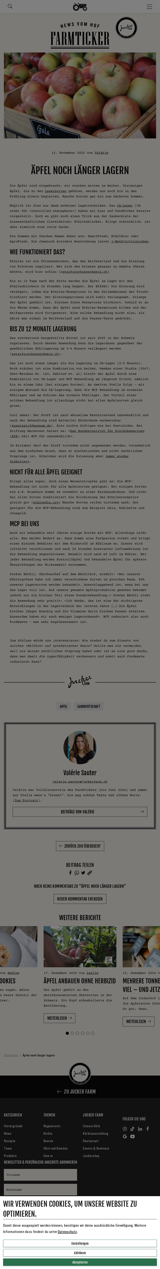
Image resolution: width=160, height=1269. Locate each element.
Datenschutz (67, 1232)
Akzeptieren (80, 1262)
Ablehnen (80, 1253)
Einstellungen (80, 1244)
